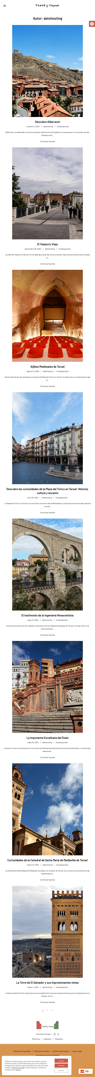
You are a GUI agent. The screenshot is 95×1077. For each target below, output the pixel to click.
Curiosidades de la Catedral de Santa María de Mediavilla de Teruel (47, 860)
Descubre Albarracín (47, 121)
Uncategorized (63, 126)
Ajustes (61, 1070)
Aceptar (61, 1061)
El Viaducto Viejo (47, 244)
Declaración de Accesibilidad (47, 1055)
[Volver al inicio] (47, 6)
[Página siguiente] (52, 1010)
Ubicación (59, 1039)
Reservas (36, 1039)
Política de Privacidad (21, 1051)
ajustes (18, 1070)
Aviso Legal (77, 1051)
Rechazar (61, 1065)
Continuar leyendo (47, 141)
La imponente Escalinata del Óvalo (48, 737)
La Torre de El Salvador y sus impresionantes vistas (47, 982)
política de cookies (18, 1068)
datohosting (48, 126)
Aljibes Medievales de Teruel (47, 366)
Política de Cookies (41, 1051)
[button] (92, 24)
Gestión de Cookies (61, 1051)
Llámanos (47, 1039)
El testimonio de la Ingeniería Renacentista (47, 615)
